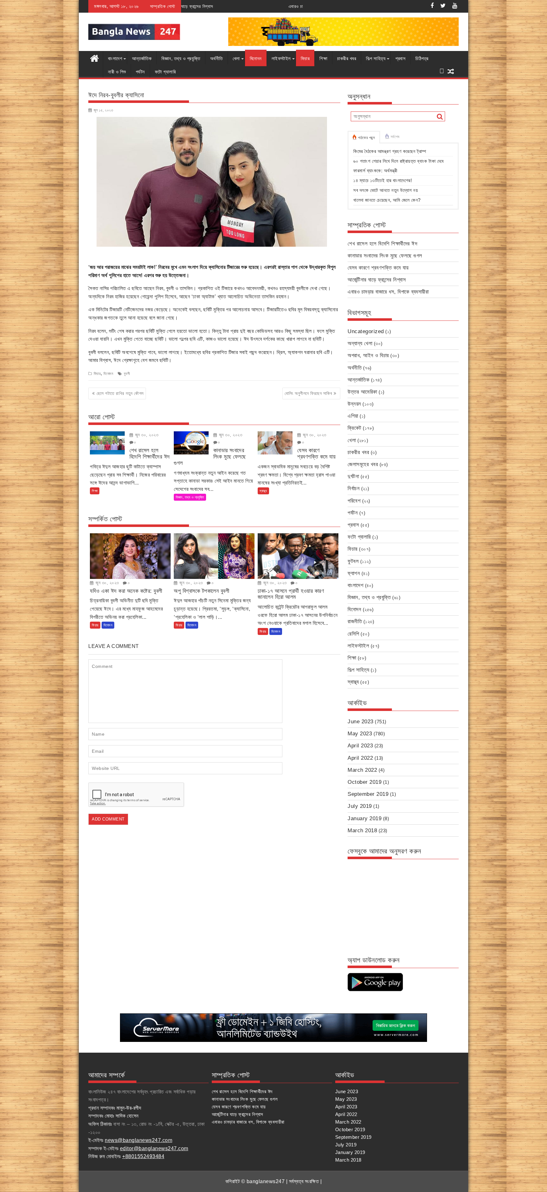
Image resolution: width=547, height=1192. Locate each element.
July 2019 (360, 806)
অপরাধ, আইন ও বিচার (368, 355)
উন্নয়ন (354, 404)
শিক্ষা (323, 58)
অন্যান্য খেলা (360, 343)
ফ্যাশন (354, 573)
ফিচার (305, 58)
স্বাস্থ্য (263, 491)
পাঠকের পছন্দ (366, 138)
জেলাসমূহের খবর (363, 464)
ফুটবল (353, 561)
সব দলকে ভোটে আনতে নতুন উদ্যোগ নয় (385, 190)
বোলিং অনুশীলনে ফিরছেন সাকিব (308, 393)
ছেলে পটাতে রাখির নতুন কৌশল (120, 393)
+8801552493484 (143, 1156)
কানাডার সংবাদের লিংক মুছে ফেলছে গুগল (385, 256)
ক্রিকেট (355, 428)
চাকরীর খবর (346, 58)
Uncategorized (366, 331)
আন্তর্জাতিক (142, 58)
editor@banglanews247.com (154, 1148)
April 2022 (360, 758)
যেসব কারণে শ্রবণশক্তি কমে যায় (378, 268)
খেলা (236, 58)
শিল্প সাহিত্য (376, 58)
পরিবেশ (354, 501)
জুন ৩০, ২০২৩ (146, 434)
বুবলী (127, 373)
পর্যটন (140, 71)
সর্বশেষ (395, 137)
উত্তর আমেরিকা (362, 392)
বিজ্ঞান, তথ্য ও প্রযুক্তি (180, 58)
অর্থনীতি (216, 58)
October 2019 (364, 782)
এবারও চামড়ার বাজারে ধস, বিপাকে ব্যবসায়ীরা (236, 6)
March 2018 (362, 830)
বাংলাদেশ (115, 58)
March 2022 (362, 770)
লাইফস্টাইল (281, 58)
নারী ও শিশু (117, 71)
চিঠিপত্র (422, 58)
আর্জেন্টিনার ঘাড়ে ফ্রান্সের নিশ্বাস (377, 280)
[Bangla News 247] (94, 57)
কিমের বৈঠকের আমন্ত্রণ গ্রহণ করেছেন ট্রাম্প (389, 151)
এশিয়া (353, 416)
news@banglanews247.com (138, 1140)
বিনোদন (256, 58)
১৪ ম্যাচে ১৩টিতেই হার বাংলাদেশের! (382, 180)
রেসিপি (353, 634)
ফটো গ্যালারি (165, 71)
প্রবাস (400, 58)
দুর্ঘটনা (353, 476)
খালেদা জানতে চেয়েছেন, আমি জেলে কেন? (387, 200)
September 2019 (368, 794)
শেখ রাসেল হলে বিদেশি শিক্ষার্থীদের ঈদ (382, 244)
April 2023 (360, 746)
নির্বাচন (354, 488)
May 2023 (360, 734)
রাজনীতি (355, 621)
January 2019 (364, 818)
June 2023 (361, 722)
